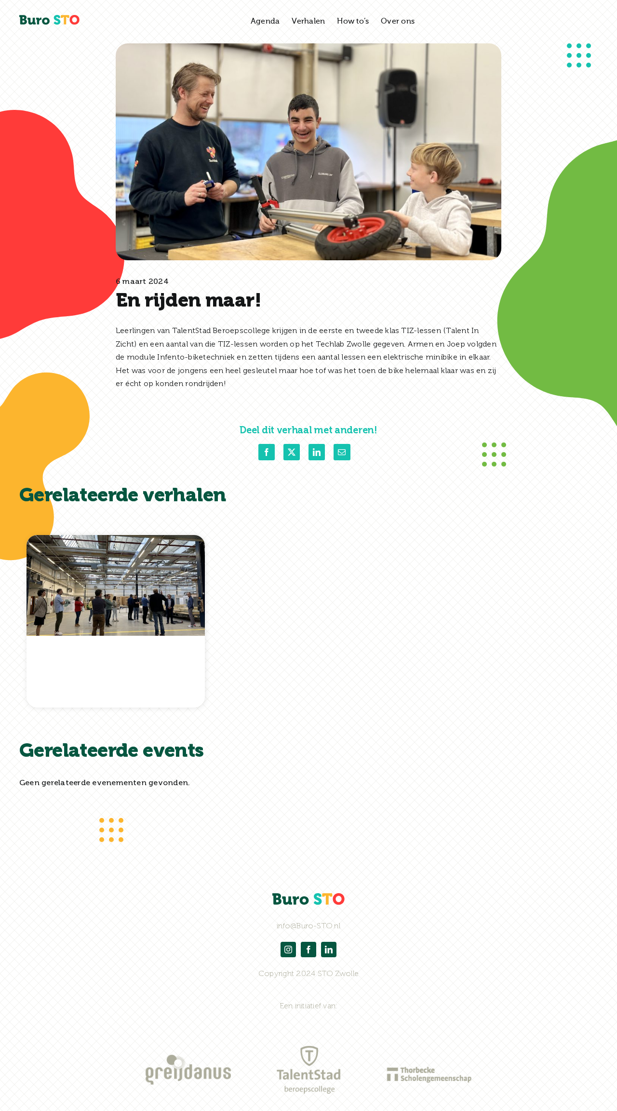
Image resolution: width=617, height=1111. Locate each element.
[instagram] (288, 949)
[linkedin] (328, 949)
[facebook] (308, 949)
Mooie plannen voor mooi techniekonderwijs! (110, 676)
